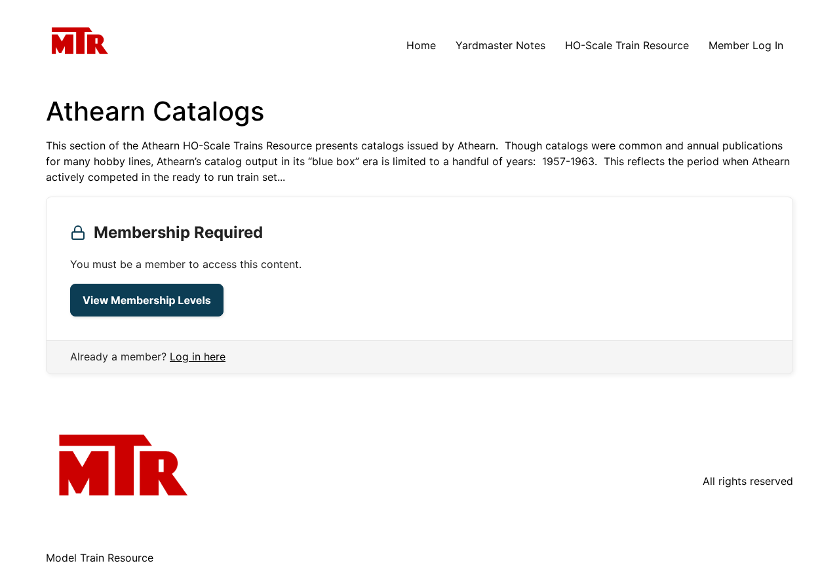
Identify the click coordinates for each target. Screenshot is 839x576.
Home (421, 45)
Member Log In (746, 45)
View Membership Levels (147, 300)
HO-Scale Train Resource (627, 45)
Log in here (197, 356)
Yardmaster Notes (500, 45)
